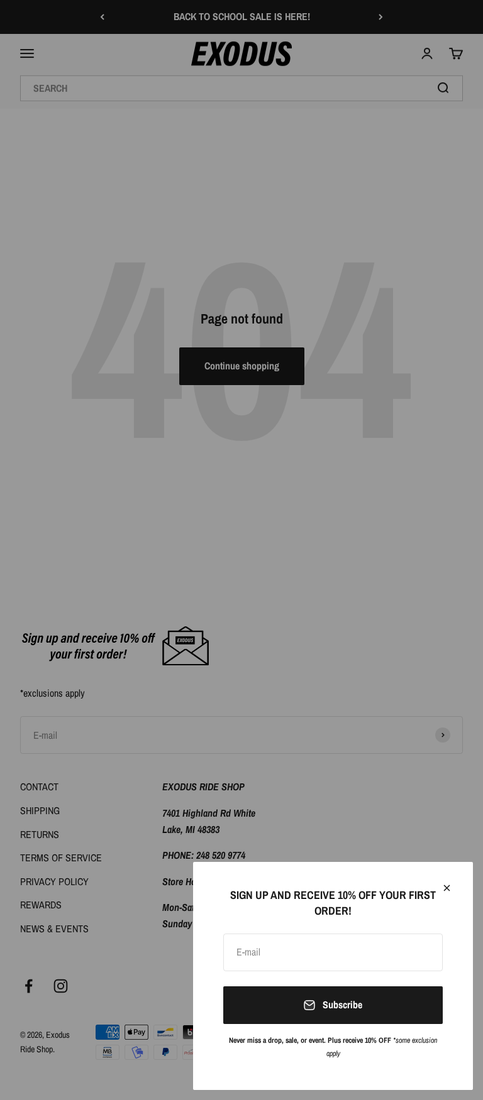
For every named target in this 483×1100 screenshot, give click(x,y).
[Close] (447, 888)
